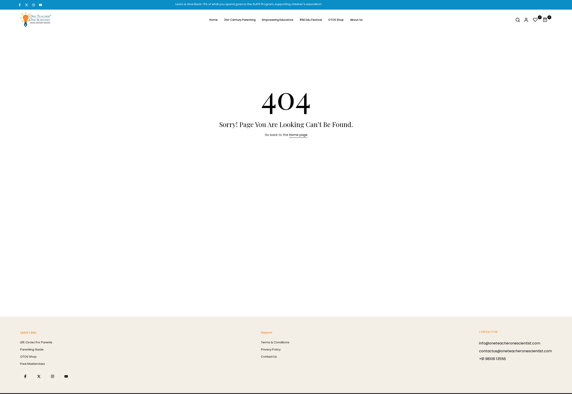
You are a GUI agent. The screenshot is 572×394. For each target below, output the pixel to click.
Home (213, 20)
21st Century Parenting (240, 20)
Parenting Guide (32, 349)
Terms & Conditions (275, 342)
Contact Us (269, 356)
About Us (356, 20)
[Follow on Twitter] (26, 5)
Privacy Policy (271, 349)
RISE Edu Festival (311, 20)
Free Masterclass (32, 364)
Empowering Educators (277, 20)
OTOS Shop (336, 20)
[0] (535, 19)
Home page (298, 135)
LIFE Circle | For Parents (36, 342)
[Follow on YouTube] (40, 5)
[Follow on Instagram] (33, 5)
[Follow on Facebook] (19, 5)
